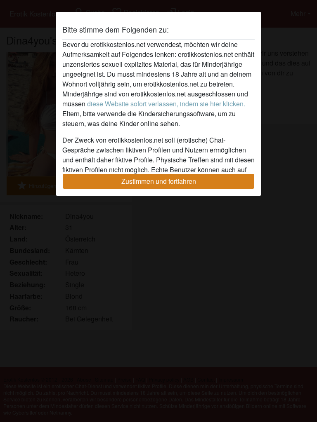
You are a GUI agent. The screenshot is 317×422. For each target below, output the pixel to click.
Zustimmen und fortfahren (158, 181)
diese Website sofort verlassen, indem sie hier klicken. (166, 103)
